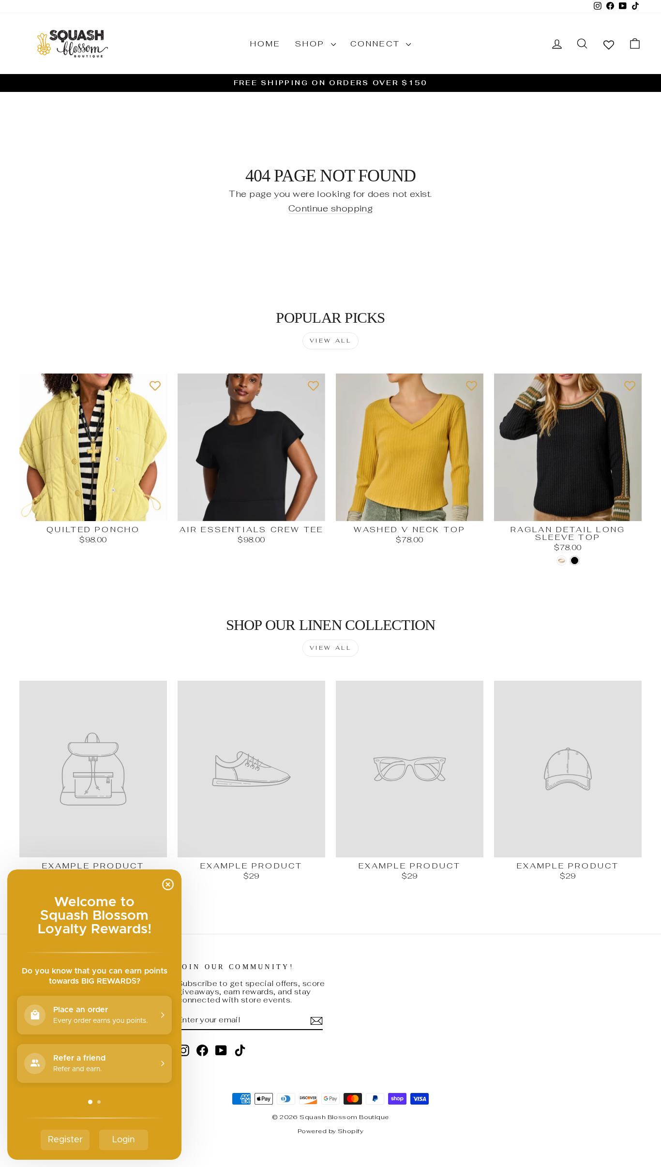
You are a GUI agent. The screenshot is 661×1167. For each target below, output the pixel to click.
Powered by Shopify (330, 1131)
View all (331, 340)
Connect (377, 44)
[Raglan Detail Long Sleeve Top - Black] (574, 560)
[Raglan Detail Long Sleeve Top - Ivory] (561, 560)
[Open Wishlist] (609, 44)
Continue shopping (330, 209)
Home (265, 44)
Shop (312, 44)
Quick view (93, 510)
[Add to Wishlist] (155, 385)
